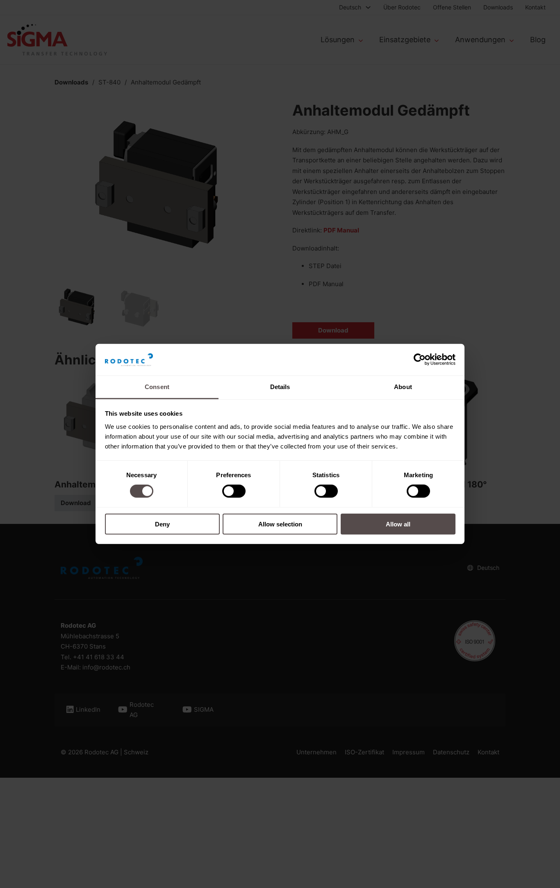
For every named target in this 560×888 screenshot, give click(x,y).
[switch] (234, 491)
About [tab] (403, 386)
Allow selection (280, 523)
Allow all (398, 523)
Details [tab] (280, 386)
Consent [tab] (157, 386)
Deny (162, 523)
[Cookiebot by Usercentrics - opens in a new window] (419, 359)
